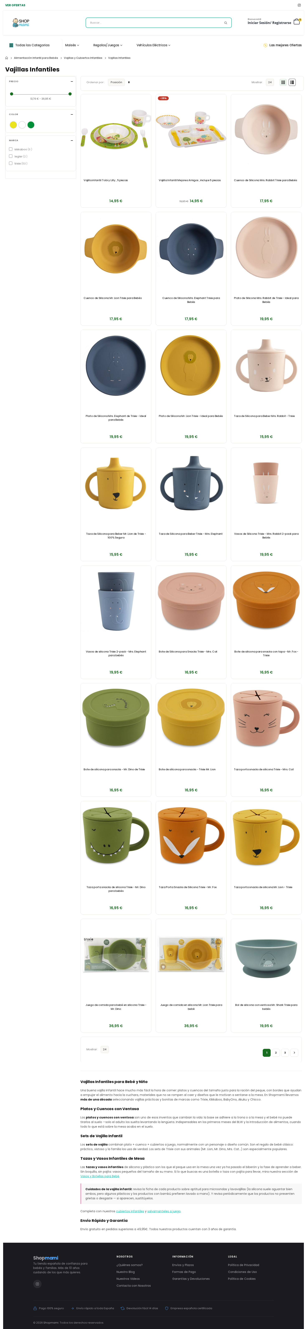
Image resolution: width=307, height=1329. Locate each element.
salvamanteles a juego (164, 1211)
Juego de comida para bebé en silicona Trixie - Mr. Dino (115, 1007)
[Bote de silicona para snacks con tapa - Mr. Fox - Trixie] (266, 601)
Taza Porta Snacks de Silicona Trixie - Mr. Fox (188, 887)
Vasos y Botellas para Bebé (99, 1176)
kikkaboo (23, 149)
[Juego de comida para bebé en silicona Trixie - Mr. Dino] (116, 954)
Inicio (6, 58)
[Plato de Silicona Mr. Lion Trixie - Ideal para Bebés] (191, 365)
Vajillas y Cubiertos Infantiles (83, 57)
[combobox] (158, 23)
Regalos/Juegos (106, 45)
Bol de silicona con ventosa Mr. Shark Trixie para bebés (266, 1007)
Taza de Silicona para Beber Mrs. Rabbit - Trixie (264, 416)
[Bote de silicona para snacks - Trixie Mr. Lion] (191, 718)
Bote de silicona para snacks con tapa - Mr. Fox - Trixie (266, 653)
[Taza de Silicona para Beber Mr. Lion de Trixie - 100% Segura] (116, 483)
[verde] (31, 124)
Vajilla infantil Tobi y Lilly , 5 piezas (106, 180)
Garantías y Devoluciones (191, 1279)
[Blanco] (22, 124)
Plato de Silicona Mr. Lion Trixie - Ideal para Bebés (191, 416)
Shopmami (50, 1322)
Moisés (70, 45)
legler (20, 156)
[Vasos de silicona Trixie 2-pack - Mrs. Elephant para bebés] (116, 601)
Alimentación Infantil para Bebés (36, 57)
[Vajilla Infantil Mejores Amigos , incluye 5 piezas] (191, 129)
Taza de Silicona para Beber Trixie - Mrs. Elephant (191, 534)
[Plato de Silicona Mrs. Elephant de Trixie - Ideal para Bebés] (116, 365)
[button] (145, 99)
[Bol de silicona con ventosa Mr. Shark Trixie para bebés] (266, 954)
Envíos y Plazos (183, 1265)
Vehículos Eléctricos (152, 45)
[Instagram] (299, 5)
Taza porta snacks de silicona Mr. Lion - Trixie (263, 887)
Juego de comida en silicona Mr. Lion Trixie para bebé (191, 1007)
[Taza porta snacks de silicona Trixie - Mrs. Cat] (266, 718)
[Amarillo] (13, 124)
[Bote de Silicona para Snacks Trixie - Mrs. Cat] (191, 601)
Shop (45, 1258)
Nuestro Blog (126, 1272)
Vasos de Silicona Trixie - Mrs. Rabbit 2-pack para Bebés (266, 536)
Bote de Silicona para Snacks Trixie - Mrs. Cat (188, 652)
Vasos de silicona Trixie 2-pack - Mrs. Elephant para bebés (116, 653)
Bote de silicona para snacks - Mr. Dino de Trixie (114, 769)
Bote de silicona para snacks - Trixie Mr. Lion (187, 769)
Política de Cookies (242, 1279)
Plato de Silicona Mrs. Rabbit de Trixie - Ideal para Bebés (266, 300)
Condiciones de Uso (242, 1272)
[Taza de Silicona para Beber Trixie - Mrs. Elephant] (191, 483)
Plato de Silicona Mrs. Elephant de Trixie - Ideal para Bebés (116, 418)
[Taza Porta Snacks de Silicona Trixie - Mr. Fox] (191, 836)
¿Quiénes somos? (130, 1265)
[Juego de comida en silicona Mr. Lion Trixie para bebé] (191, 954)
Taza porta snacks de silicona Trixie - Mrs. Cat (264, 769)
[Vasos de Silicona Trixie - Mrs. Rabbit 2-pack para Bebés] (266, 483)
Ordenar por (95, 82)
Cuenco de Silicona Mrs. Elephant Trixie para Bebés (191, 300)
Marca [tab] (13, 140)
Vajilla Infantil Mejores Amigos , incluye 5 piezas (190, 180)
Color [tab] (13, 114)
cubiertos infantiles (130, 1211)
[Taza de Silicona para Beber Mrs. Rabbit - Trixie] (266, 365)
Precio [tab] (13, 81)
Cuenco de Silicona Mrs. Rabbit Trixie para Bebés (265, 180)
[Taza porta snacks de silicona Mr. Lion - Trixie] (266, 836)
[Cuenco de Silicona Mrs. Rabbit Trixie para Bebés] (266, 129)
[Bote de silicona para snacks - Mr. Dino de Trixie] (116, 718)
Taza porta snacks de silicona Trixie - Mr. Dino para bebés (116, 889)
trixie (20, 164)
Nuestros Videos (128, 1279)
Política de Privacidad (243, 1265)
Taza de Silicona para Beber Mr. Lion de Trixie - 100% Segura (116, 536)
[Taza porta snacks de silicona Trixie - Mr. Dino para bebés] (116, 836)
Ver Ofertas (15, 5)
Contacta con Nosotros (134, 1286)
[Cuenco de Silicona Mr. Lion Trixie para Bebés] (116, 247)
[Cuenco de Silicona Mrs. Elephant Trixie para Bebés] (191, 247)
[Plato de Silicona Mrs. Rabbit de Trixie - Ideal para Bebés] (266, 247)
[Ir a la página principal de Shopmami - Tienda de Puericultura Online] (21, 23)
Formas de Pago (184, 1272)
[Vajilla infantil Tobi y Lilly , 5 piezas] (116, 129)
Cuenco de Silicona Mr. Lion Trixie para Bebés (113, 298)
